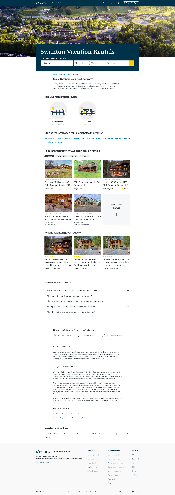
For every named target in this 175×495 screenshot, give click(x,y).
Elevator (118, 138)
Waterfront (96, 138)
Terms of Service (68, 491)
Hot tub (73, 156)
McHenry (121, 434)
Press (134, 471)
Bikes (60, 142)
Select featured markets (116, 467)
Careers (134, 463)
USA (60, 75)
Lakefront (76, 138)
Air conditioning (107, 138)
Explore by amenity (93, 455)
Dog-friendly (61, 156)
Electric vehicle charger (52, 138)
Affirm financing (93, 471)
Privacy (59, 491)
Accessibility (78, 491)
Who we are (135, 455)
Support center (92, 463)
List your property (113, 455)
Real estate (111, 479)
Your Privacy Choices (89, 491)
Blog (133, 467)
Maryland (66, 75)
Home (55, 75)
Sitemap (53, 491)
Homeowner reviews (114, 459)
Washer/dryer (51, 142)
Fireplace (127, 138)
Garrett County (69, 434)
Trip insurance (92, 467)
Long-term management (115, 471)
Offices (134, 475)
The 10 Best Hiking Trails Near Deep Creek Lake (69, 414)
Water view (86, 138)
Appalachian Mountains (52, 434)
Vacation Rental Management (106, 3)
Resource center (113, 475)
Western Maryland (98, 434)
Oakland (130, 434)
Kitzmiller (111, 434)
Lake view (67, 138)
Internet (84, 156)
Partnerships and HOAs (115, 463)
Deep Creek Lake (83, 434)
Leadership (135, 459)
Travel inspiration (93, 459)
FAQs (109, 483)
